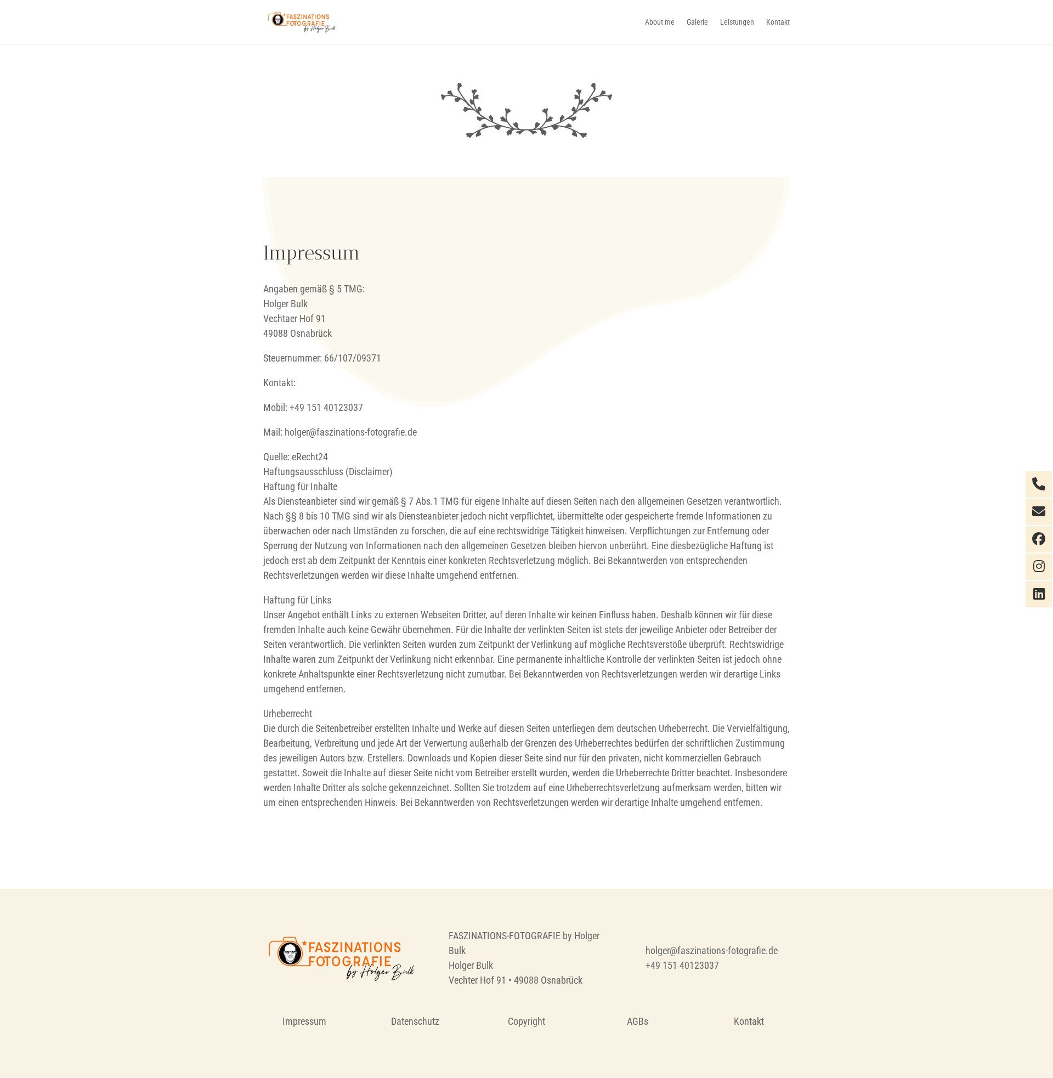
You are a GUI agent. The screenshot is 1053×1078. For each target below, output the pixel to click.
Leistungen (737, 22)
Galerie (697, 22)
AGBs (637, 1021)
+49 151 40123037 (682, 965)
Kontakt (778, 22)
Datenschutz (415, 1021)
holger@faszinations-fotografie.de (712, 950)
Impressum (304, 1021)
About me (660, 22)
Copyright (526, 1021)
